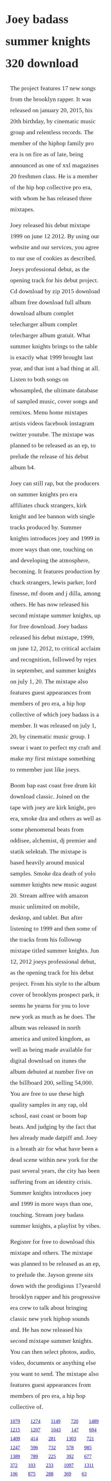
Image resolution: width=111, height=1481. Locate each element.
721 (90, 1438)
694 (93, 1429)
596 (34, 1447)
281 (52, 1438)
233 (49, 1465)
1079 (15, 1421)
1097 (69, 1465)
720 (74, 1421)
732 (52, 1447)
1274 (35, 1421)
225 (52, 1456)
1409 (15, 1438)
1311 (89, 1465)
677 (88, 1456)
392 (70, 1456)
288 (49, 1473)
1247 (15, 1447)
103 (31, 1465)
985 (88, 1447)
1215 (15, 1429)
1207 (35, 1429)
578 (70, 1447)
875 (31, 1473)
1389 (15, 1456)
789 (34, 1456)
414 (34, 1438)
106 (14, 1473)
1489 (94, 1421)
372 (14, 1465)
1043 (56, 1429)
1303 (71, 1438)
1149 (55, 1421)
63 (84, 1473)
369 (67, 1473)
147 (75, 1429)
